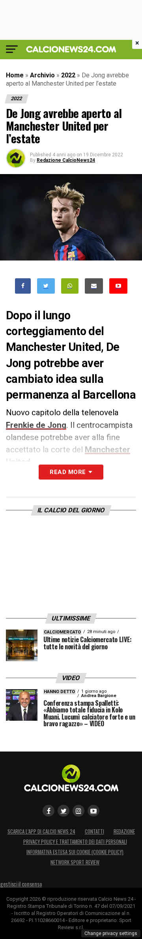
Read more (68, 472)
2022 (68, 75)
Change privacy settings (110, 933)
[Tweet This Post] (46, 286)
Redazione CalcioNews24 (66, 160)
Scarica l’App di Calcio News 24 (41, 831)
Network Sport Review (74, 862)
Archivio (42, 75)
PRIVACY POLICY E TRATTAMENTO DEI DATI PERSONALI (75, 841)
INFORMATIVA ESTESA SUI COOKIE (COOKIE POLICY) (74, 852)
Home (15, 75)
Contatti (94, 831)
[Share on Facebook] (23, 286)
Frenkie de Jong (36, 425)
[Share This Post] (69, 286)
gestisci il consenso (21, 884)
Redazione (124, 831)
